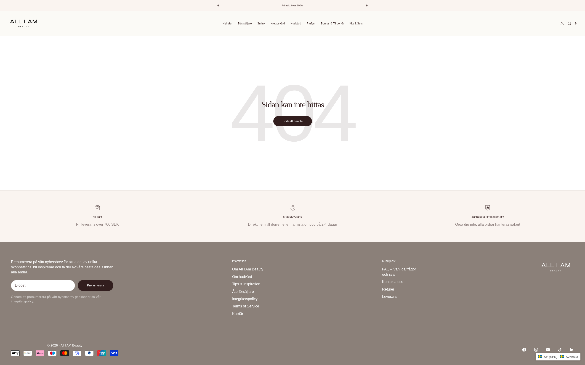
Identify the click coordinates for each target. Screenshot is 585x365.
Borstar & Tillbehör (332, 23)
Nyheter (227, 23)
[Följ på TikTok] (560, 349)
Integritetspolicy (245, 299)
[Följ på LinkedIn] (571, 349)
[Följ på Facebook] (524, 349)
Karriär (237, 314)
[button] (558, 356)
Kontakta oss (392, 282)
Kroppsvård (278, 23)
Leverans (389, 297)
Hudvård (295, 23)
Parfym (311, 23)
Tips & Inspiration (246, 284)
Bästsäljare (245, 23)
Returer (388, 289)
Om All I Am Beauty (247, 269)
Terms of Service (245, 306)
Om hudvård (242, 277)
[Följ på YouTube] (548, 349)
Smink (261, 23)
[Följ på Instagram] (536, 349)
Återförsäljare (243, 292)
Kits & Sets (356, 23)
